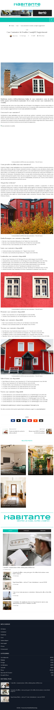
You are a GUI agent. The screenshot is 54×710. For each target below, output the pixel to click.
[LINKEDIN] (24, 420)
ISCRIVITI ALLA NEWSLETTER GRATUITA (28, 405)
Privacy (3, 646)
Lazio (28, 194)
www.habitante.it (41, 409)
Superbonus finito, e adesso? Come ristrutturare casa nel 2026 (30, 582)
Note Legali (4, 643)
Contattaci (3, 631)
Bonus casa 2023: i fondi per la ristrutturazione (37, 431)
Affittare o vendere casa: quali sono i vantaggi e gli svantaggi (12, 502)
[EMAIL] (41, 420)
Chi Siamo (3, 629)
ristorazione (29, 177)
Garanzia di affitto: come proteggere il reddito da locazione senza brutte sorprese (31, 573)
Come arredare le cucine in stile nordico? (16, 431)
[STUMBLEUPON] (35, 420)
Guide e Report (4, 640)
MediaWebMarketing (32, 707)
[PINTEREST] (30, 420)
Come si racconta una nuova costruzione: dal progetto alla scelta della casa (32, 592)
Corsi (2, 637)
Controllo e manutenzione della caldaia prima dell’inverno (19, 567)
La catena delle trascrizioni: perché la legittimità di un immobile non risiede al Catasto (40, 470)
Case (27, 29)
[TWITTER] (18, 420)
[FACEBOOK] (13, 420)
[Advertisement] (27, 50)
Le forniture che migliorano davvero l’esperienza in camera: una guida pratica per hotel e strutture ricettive (30, 602)
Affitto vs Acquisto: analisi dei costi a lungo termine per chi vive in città (12, 470)
